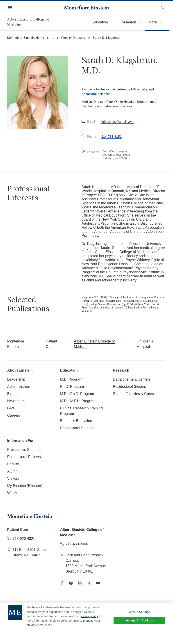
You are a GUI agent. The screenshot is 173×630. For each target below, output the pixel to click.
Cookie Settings (139, 612)
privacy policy (89, 616)
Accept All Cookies (139, 620)
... (52, 37)
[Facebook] (62, 583)
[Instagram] (71, 583)
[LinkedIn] (80, 583)
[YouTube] (98, 583)
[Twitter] (89, 583)
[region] (86, 616)
